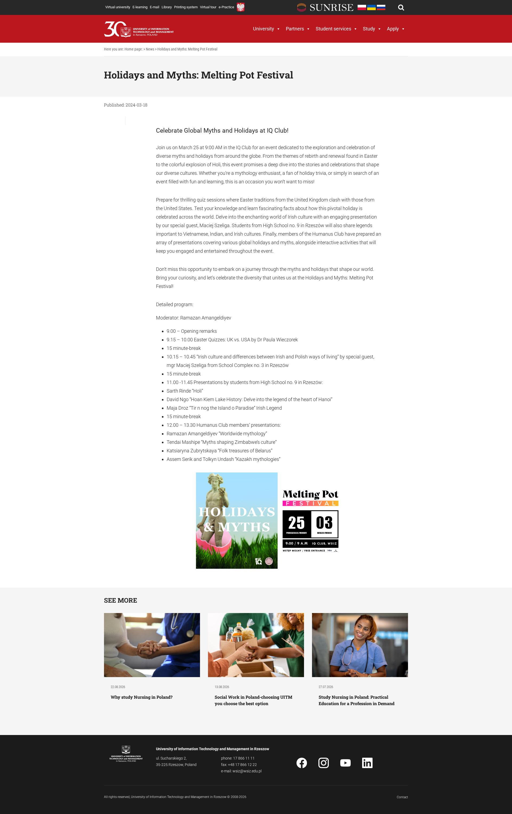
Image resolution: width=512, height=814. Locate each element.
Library (167, 7)
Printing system (186, 7)
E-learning (140, 7)
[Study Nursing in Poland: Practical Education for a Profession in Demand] (360, 644)
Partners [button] (295, 28)
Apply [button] (393, 28)
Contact (402, 797)
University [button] (263, 28)
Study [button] (369, 28)
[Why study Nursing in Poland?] (152, 644)
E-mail (154, 7)
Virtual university (117, 7)
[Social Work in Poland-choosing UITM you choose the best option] (256, 644)
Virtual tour (208, 7)
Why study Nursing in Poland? (142, 697)
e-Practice (226, 7)
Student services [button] (333, 28)
